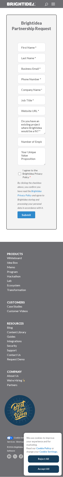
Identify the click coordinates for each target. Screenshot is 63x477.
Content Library (16, 332)
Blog (10, 327)
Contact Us (14, 354)
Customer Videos (17, 311)
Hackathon (13, 276)
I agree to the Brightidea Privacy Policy (32, 174)
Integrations (14, 341)
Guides (11, 336)
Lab (9, 280)
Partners (12, 385)
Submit (26, 214)
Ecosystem (13, 285)
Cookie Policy (43, 448)
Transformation (16, 289)
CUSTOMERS (16, 302)
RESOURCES (15, 323)
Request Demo (16, 359)
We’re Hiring (14, 380)
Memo (11, 267)
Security (12, 345)
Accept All (43, 468)
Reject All (43, 458)
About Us (13, 375)
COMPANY (14, 371)
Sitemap (20, 441)
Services (11, 441)
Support (12, 350)
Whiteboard (14, 258)
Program (12, 271)
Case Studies (14, 306)
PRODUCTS (15, 254)
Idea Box (12, 262)
